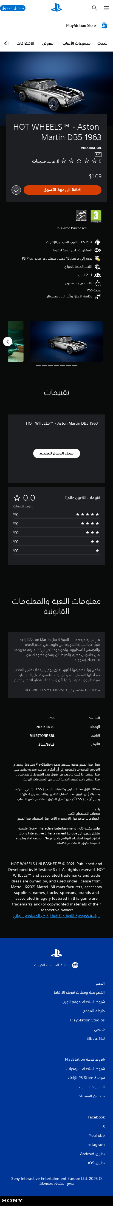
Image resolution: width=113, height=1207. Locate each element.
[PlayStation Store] (87, 25)
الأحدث (103, 43)
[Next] (7, 341)
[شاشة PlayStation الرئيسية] (56, 8)
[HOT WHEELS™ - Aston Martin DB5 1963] (66, 341)
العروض (48, 43)
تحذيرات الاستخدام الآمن (84, 813)
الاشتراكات (25, 43)
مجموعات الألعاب (77, 43)
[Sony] (12, 1204)
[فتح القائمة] (107, 8)
